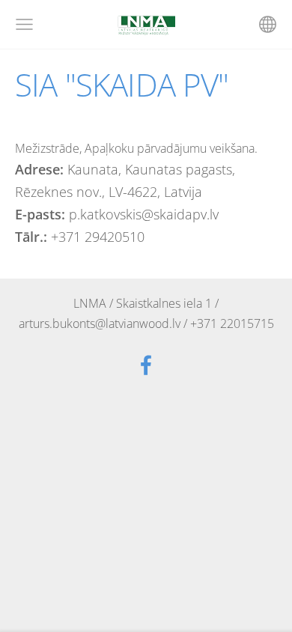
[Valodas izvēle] (267, 24)
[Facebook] (146, 365)
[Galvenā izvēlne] (24, 24)
